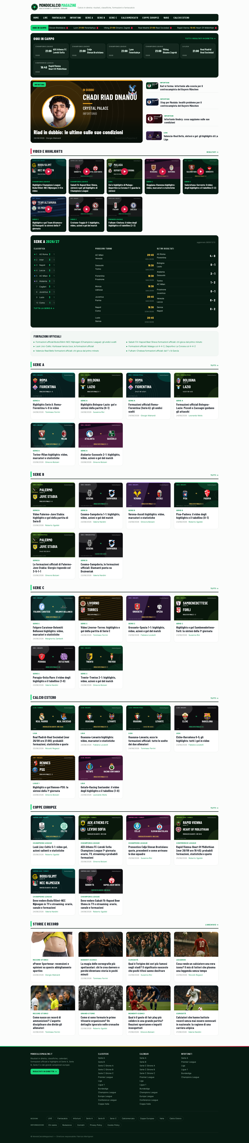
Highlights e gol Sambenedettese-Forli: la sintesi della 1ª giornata (195, 629)
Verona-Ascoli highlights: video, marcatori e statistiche (146, 516)
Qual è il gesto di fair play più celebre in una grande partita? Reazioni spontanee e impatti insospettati (145, 1022)
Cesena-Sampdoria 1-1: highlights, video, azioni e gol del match (100, 516)
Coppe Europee (150, 17)
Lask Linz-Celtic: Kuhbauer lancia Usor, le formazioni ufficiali (65, 346)
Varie (166, 17)
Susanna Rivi (98, 412)
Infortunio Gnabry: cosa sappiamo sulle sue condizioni (187, 121)
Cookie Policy (113, 1125)
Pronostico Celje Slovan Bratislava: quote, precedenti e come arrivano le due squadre (148, 850)
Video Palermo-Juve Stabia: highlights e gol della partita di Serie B (50, 517)
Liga (35, 733)
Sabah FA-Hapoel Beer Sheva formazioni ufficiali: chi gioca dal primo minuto (165, 342)
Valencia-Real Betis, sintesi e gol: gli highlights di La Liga (191, 137)
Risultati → (213, 152)
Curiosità (133, 960)
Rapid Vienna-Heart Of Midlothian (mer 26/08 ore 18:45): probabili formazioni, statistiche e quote (195, 850)
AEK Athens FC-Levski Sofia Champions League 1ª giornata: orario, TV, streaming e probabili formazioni (99, 852)
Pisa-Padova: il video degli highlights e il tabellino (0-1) (192, 516)
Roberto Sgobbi (52, 525)
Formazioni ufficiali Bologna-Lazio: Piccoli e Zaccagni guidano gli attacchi (195, 408)
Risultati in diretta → (45, 1071)
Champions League (42, 843)
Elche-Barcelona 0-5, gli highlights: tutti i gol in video (192, 738)
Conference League (186, 843)
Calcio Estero (181, 17)
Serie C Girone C (106, 1073)
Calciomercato (129, 17)
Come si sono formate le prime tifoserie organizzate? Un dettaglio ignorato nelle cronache (100, 1020)
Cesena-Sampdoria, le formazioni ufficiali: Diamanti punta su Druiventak (100, 567)
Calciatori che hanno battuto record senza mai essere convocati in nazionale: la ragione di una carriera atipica (196, 1022)
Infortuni (75, 17)
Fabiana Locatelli (148, 635)
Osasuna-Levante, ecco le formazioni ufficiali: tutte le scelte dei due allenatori (148, 740)
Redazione (67, 1125)
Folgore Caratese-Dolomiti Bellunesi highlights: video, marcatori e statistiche (48, 631)
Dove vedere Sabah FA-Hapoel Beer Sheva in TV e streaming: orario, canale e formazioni (100, 904)
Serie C (113, 17)
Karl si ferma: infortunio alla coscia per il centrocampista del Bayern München (181, 87)
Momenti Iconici (89, 960)
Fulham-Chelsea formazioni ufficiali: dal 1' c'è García (154, 351)
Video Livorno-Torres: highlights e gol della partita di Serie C (100, 629)
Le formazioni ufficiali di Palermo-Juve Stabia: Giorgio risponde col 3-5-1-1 (52, 567)
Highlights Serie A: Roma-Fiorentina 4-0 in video (47, 406)
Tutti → (215, 365)
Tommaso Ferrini (52, 412)
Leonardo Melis (195, 415)
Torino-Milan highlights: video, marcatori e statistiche (50, 456)
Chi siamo (52, 1125)
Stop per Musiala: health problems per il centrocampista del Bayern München (181, 104)
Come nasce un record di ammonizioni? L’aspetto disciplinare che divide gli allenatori (47, 1022)
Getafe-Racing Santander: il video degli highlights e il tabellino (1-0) (100, 788)
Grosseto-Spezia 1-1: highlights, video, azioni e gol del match (146, 629)
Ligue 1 (36, 783)
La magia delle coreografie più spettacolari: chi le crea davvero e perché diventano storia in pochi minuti (100, 969)
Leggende (181, 960)
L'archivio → (211, 925)
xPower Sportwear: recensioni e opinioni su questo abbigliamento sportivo (52, 967)
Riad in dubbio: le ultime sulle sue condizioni (78, 132)
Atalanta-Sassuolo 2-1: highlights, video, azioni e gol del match (100, 456)
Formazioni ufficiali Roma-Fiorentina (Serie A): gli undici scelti (145, 408)
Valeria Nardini (99, 522)
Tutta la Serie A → (44, 308)
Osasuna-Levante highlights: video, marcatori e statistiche (98, 738)
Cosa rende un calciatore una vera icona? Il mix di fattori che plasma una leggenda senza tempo (195, 967)
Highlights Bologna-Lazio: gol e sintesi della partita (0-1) (98, 406)
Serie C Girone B (105, 1069)
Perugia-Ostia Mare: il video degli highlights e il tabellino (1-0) (51, 679)
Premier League (105, 1077)
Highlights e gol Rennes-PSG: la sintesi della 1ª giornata (50, 788)
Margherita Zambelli (54, 638)
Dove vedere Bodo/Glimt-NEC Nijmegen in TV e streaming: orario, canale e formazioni (53, 904)
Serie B (101, 17)
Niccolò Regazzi (52, 748)
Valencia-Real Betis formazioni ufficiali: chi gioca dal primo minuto (67, 351)
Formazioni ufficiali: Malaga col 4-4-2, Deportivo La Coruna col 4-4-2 (162, 346)
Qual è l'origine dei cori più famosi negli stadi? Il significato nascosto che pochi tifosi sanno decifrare (148, 967)
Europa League (105, 1096)
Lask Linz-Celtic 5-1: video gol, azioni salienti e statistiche (50, 848)
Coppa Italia (103, 1104)
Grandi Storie (88, 1013)
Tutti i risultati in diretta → (200, 38)
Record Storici (40, 960)
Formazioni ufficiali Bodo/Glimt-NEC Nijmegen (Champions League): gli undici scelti (76, 342)
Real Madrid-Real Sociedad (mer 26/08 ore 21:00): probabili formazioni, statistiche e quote (51, 740)
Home (36, 17)
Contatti (80, 1125)
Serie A (89, 17)
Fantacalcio (59, 17)
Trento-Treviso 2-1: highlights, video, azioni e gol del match (98, 679)
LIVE (45, 17)
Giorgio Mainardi (148, 415)
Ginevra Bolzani (52, 462)
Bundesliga (103, 1088)
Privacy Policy (96, 1125)
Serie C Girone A (105, 1065)
